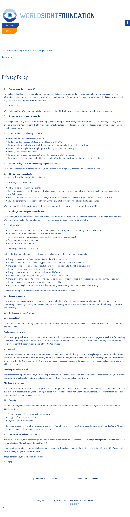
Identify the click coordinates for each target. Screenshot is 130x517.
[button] (127, 23)
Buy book (10, 25)
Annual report (35, 492)
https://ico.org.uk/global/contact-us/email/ (22, 451)
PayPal (94, 483)
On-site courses (27, 50)
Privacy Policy (35, 483)
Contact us (53, 483)
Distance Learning (15, 50)
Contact (50, 50)
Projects (80, 483)
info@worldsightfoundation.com (102, 439)
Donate (9, 31)
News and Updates (40, 50)
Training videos (82, 488)
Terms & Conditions (37, 488)
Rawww (83, 503)
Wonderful (96, 488)
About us (5, 50)
